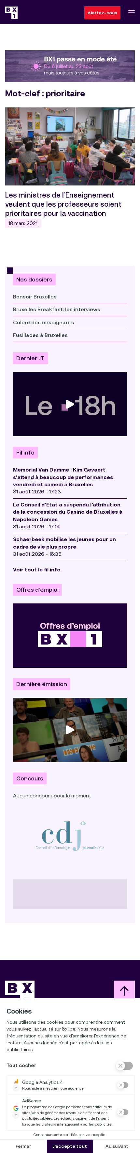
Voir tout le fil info (37, 569)
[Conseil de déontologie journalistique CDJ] (70, 836)
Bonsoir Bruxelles (35, 296)
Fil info (25, 452)
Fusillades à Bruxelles (40, 335)
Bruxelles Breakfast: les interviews (56, 309)
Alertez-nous (102, 12)
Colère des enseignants (43, 322)
